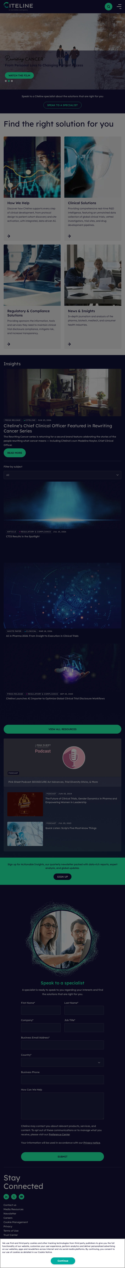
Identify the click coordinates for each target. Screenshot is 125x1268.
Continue (63, 1260)
